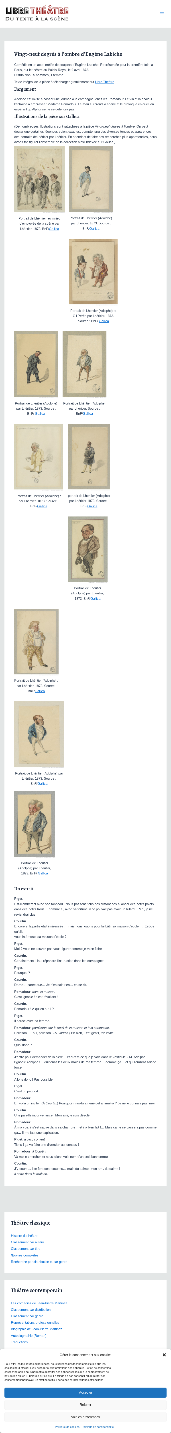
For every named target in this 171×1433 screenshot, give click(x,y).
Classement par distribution (31, 1309)
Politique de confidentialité (98, 1427)
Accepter (85, 1392)
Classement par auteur (27, 1242)
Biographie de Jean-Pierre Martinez (36, 1329)
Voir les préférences (85, 1417)
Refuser (85, 1405)
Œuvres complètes (25, 1255)
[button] (164, 1355)
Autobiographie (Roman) (28, 1335)
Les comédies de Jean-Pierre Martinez (39, 1303)
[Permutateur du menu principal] (162, 13)
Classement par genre (27, 1316)
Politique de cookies (67, 1427)
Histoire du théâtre (24, 1236)
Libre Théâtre (104, 82)
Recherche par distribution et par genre (39, 1262)
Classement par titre (25, 1248)
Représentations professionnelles (35, 1322)
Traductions (19, 1342)
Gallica (54, 229)
